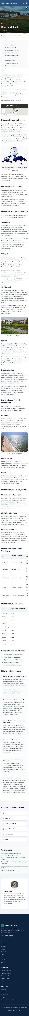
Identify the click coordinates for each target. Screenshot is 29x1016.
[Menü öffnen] (26, 3)
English (19, 1010)
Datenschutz (4, 992)
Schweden (3, 944)
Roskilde (14, 361)
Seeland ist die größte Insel (8, 344)
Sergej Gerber (8, 891)
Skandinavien (4, 36)
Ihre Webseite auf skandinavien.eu (9, 1000)
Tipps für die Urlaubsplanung (11, 662)
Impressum (3, 989)
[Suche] (23, 3)
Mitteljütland (13, 265)
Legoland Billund (5, 276)
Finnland (3, 949)
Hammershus (4, 394)
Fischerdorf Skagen (6, 249)
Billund (3, 518)
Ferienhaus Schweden (6, 970)
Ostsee (3, 959)
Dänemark (11, 36)
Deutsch (15, 1010)
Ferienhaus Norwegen (6, 973)
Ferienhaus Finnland (5, 976)
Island (2, 954)
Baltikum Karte (5, 870)
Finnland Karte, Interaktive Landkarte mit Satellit (14, 866)
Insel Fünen (13, 292)
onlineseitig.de (24, 1007)
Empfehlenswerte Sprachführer (12, 657)
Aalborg (14, 239)
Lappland (3, 957)
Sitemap (3, 997)
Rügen (9, 390)
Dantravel (11, 935)
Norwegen (3, 946)
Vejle (6, 296)
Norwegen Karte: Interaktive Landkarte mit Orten (14, 862)
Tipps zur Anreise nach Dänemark (13, 660)
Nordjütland (6, 226)
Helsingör (17, 359)
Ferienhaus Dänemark (6, 978)
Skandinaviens (9, 502)
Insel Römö (19, 278)
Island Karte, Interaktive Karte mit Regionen (13, 857)
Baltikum (3, 962)
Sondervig (12, 419)
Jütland (18, 176)
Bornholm (9, 386)
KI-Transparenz (4, 994)
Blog (2, 981)
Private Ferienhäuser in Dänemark (13, 665)
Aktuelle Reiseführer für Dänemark (13, 655)
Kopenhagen (10, 375)
